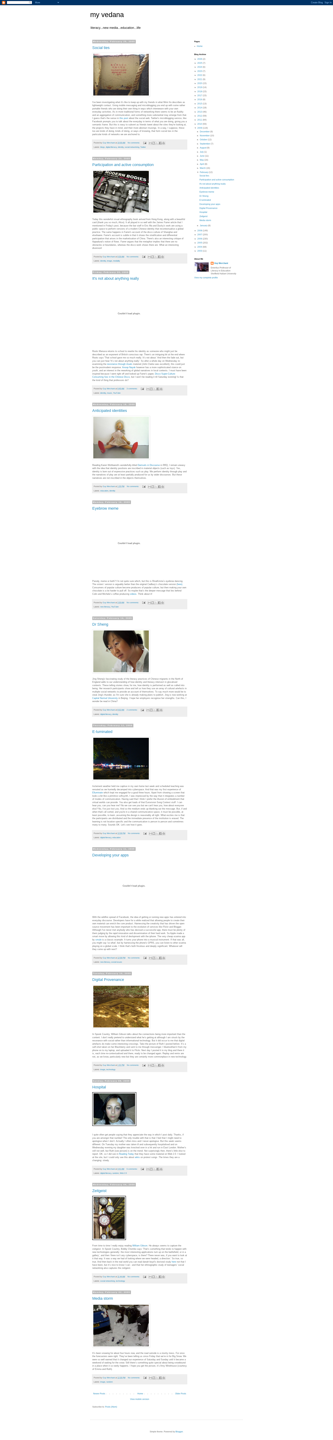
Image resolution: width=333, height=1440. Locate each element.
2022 (200, 75)
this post (123, 118)
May (202, 160)
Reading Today (127, 1154)
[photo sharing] (114, 1125)
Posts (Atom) (111, 1407)
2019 (200, 87)
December (205, 131)
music (109, 393)
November (205, 135)
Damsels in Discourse (149, 465)
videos (133, 594)
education (104, 491)
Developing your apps (110, 855)
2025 (200, 63)
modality (116, 261)
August (203, 148)
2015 (200, 103)
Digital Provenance (108, 979)
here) (179, 584)
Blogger (179, 1431)
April (202, 164)
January (204, 225)
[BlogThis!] (153, 143)
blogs (102, 147)
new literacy (105, 607)
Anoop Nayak (129, 367)
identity (121, 147)
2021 (200, 79)
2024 (200, 67)
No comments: (134, 143)
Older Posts (180, 1393)
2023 (200, 71)
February (204, 172)
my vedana (107, 14)
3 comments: (132, 389)
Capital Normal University (105, 698)
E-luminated (102, 731)
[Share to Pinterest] (163, 143)
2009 (200, 128)
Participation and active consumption (123, 165)
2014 (200, 107)
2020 (200, 83)
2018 (200, 91)
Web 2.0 (123, 1173)
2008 (200, 230)
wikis (137, 1157)
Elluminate (97, 792)
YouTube (117, 393)
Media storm (102, 1298)
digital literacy (111, 147)
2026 (200, 59)
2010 (200, 124)
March (203, 168)
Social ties (101, 47)
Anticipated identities (109, 410)
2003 (200, 251)
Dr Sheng (100, 624)
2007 (200, 234)
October (204, 139)
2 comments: (132, 710)
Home (140, 1393)
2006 (200, 239)
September (205, 144)
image (109, 261)
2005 (200, 243)
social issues (116, 962)
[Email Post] (144, 143)
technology (111, 1069)
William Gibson (139, 1245)
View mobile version (139, 1399)
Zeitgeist (99, 1191)
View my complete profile (206, 277)
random (115, 1173)
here (174, 1261)
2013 (200, 112)
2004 (200, 247)
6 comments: (132, 1169)
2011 (200, 120)
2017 (200, 95)
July (202, 152)
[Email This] (150, 143)
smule (98, 939)
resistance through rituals (119, 364)
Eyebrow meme (105, 508)
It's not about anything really (115, 278)
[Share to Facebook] (160, 143)
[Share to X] (157, 143)
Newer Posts (99, 1393)
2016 (200, 99)
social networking (132, 147)
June (202, 156)
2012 (200, 116)
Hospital (99, 1087)
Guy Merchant (221, 263)
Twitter (143, 147)
